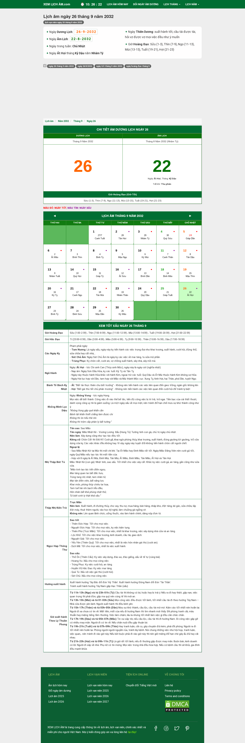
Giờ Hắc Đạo (52, 339)
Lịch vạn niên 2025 (98, 690)
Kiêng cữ (75, 439)
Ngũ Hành (51, 373)
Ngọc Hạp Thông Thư (57, 548)
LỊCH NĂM (191, 4)
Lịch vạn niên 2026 (98, 696)
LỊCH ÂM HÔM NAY (117, 4)
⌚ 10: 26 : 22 (91, 4)
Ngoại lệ (75, 447)
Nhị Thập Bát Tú (55, 462)
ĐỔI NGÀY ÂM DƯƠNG (145, 4)
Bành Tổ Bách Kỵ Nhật (57, 387)
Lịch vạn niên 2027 (98, 701)
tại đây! (132, 732)
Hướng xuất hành (55, 584)
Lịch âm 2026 (56, 701)
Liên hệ (169, 685)
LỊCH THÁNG (171, 4)
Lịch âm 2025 (56, 696)
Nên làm (75, 435)
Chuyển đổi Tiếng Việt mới (141, 685)
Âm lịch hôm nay (57, 685)
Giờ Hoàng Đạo (54, 332)
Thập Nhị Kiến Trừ (56, 507)
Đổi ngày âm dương (59, 690)
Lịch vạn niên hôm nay (99, 685)
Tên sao (75, 428)
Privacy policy (173, 690)
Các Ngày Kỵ (52, 353)
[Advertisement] (122, 93)
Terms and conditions (177, 696)
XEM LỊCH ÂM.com (56, 4)
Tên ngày (75, 432)
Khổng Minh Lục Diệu (57, 408)
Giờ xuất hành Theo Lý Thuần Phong (58, 620)
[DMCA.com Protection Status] (177, 706)
